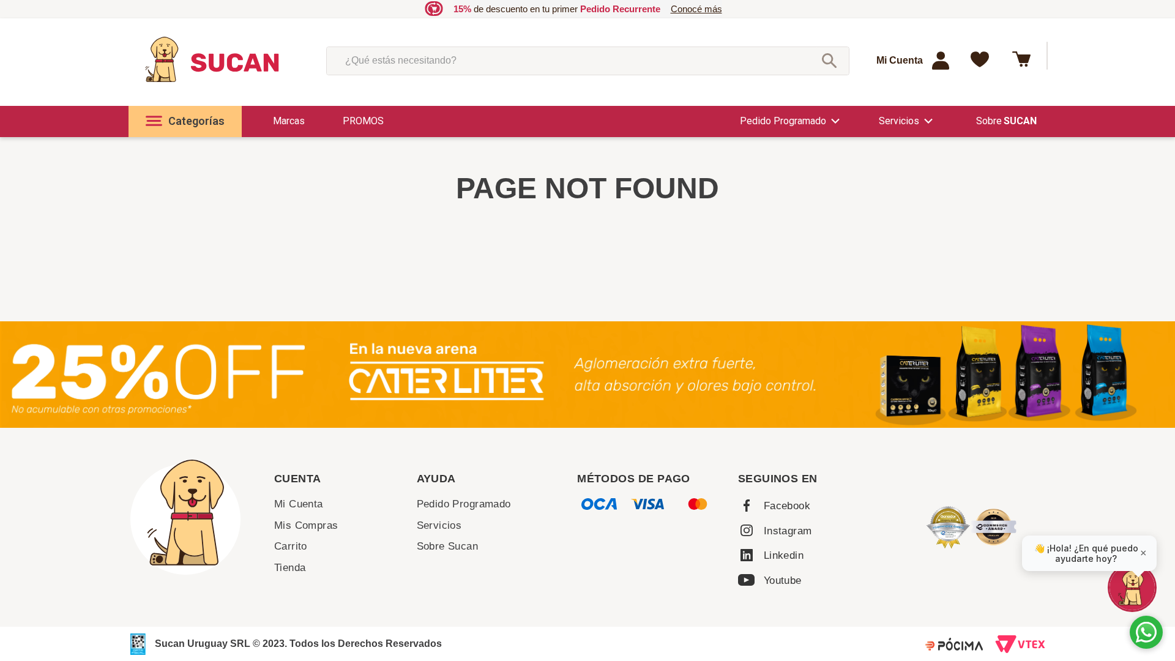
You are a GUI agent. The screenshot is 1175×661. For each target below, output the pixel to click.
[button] (185, 121)
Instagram (788, 531)
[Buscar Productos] (829, 60)
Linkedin (784, 555)
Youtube (783, 580)
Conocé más (696, 9)
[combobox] (587, 61)
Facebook (787, 506)
